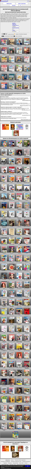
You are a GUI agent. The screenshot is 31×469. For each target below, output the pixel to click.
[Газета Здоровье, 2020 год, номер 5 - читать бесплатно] (19, 232)
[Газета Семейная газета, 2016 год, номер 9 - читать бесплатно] (27, 382)
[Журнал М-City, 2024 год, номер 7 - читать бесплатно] (19, 276)
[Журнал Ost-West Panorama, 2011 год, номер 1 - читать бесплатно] (11, 320)
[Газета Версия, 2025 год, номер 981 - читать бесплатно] (4, 179)
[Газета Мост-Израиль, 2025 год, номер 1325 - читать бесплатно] (27, 284)
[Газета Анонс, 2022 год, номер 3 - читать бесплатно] (11, 152)
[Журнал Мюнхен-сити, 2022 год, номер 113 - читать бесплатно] (4, 293)
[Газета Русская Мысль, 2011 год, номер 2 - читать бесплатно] (19, 364)
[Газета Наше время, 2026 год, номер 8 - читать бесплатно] (11, 59)
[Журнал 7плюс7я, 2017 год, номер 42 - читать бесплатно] (4, 143)
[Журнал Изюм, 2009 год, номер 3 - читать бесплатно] (19, 240)
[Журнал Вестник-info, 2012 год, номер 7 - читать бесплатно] (19, 179)
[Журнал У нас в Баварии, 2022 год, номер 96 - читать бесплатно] (19, 408)
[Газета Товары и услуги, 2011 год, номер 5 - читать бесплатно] (27, 390)
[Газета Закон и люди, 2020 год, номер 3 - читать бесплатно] (4, 232)
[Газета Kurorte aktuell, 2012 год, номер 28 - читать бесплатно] (19, 267)
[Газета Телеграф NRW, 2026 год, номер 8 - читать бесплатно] (19, 86)
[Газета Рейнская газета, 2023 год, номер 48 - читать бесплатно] (11, 355)
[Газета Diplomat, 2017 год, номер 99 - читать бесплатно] (4, 205)
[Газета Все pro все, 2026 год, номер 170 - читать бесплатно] (27, 42)
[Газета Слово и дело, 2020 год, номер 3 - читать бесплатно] (11, 390)
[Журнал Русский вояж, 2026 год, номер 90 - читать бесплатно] (4, 86)
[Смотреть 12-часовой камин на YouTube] (12, 127)
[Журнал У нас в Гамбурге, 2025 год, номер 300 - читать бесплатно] (27, 408)
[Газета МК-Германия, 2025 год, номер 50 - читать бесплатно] (19, 50)
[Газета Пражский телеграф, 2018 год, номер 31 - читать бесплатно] (27, 329)
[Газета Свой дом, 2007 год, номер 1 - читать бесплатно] (19, 382)
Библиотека (9, 3)
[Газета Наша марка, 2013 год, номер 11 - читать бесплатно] (19, 302)
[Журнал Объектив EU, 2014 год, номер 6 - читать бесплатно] (27, 311)
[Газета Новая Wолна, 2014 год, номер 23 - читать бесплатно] (11, 311)
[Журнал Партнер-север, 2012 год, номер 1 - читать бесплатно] (27, 320)
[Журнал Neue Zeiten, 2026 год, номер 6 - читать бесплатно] (4, 68)
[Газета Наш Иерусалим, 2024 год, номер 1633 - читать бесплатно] (19, 293)
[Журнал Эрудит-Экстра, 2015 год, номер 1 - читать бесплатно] (27, 426)
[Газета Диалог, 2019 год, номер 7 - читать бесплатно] (27, 196)
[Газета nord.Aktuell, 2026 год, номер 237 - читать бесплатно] (27, 59)
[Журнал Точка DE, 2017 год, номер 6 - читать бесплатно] (19, 399)
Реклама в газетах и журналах (20, 460)
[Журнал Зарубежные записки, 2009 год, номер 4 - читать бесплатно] (11, 232)
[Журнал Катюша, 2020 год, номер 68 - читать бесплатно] (11, 249)
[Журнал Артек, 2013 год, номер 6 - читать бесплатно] (4, 161)
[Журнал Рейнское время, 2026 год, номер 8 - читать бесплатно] (27, 77)
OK (27, 466)
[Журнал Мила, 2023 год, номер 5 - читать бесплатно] (4, 284)
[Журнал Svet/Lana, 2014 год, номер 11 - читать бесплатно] (19, 390)
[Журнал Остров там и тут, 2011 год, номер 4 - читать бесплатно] (4, 320)
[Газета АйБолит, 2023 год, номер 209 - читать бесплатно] (19, 143)
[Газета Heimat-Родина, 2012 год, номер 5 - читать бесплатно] (27, 355)
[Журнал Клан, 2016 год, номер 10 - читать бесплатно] (27, 249)
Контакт (14, 5)
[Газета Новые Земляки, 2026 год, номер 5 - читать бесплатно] (19, 59)
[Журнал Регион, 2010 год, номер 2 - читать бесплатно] (19, 346)
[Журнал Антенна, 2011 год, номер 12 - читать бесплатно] (19, 152)
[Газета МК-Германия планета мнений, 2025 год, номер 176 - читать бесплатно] (11, 50)
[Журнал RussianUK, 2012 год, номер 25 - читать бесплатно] (4, 382)
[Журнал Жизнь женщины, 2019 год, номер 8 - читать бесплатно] (27, 223)
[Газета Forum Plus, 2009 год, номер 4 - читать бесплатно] (11, 417)
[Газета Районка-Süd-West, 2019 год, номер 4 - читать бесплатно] (27, 337)
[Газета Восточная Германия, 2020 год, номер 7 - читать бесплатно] (11, 187)
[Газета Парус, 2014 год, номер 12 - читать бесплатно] (4, 329)
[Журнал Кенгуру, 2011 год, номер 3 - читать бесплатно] (19, 249)
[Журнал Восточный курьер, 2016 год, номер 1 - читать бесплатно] (19, 187)
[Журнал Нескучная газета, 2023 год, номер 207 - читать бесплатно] (4, 311)
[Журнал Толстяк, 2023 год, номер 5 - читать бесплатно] (4, 399)
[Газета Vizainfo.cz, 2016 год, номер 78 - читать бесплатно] (27, 187)
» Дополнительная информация (6, 468)
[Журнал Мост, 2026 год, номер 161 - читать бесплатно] (27, 50)
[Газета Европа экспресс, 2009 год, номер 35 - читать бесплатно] (27, 214)
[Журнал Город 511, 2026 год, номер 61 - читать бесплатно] (4, 50)
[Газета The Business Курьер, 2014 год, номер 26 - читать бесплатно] (11, 408)
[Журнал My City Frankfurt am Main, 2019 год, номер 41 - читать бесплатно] (11, 293)
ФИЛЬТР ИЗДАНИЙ (14, 24)
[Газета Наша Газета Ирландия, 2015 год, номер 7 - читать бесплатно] (11, 302)
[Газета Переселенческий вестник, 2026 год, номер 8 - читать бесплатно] (19, 77)
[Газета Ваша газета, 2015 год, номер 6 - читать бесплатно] (27, 170)
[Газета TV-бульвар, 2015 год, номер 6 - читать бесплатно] (27, 399)
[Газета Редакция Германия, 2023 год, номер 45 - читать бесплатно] (4, 355)
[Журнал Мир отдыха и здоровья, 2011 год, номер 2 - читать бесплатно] (11, 284)
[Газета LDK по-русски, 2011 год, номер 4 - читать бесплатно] (27, 267)
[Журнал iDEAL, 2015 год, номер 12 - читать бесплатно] (27, 240)
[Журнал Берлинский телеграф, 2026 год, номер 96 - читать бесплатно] (19, 42)
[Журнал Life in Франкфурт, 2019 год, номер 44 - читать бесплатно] (11, 276)
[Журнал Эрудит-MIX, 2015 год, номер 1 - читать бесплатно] (15, 434)
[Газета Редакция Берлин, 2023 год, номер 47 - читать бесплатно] (27, 346)
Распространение (15, 27)
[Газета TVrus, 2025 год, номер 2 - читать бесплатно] (4, 408)
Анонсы (12, 460)
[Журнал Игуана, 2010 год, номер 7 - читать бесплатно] (27, 232)
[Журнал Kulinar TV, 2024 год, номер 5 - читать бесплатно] (11, 267)
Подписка (5, 463)
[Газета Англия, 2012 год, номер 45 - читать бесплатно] (4, 152)
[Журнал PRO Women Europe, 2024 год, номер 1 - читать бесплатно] (11, 337)
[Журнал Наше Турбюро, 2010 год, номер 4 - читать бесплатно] (27, 302)
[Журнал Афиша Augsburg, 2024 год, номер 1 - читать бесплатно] (19, 161)
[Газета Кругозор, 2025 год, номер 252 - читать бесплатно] (27, 258)
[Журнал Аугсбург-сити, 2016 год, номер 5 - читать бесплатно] (11, 161)
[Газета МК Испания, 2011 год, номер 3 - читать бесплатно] (19, 284)
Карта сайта (21, 463)
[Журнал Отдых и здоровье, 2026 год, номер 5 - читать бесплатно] (19, 68)
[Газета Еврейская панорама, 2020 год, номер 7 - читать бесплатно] (19, 214)
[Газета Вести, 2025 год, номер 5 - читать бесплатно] (11, 179)
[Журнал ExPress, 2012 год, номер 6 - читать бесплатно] (11, 223)
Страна (13, 30)
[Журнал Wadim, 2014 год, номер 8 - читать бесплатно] (4, 196)
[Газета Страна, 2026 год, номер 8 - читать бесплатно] (11, 86)
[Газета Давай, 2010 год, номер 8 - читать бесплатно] (19, 196)
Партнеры (10, 463)
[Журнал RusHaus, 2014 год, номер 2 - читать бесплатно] (27, 373)
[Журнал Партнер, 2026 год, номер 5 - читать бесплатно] (4, 77)
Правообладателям (4, 464)
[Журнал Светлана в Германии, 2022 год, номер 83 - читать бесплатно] (11, 382)
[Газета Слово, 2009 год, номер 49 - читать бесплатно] (4, 390)
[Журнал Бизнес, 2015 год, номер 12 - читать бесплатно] (27, 161)
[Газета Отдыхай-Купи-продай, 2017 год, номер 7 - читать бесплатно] (19, 320)
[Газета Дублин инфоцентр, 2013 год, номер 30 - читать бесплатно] (4, 214)
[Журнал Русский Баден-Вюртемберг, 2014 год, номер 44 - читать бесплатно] (11, 373)
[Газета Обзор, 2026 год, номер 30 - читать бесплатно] (11, 68)
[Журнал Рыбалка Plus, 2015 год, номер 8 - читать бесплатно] (19, 373)
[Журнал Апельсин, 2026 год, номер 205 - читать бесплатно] (4, 42)
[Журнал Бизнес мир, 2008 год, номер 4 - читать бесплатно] (4, 170)
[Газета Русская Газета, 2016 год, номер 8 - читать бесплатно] (11, 364)
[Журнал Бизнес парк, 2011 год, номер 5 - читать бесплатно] (11, 170)
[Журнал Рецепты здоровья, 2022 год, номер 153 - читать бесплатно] (19, 355)
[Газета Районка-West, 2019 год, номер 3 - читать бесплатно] (11, 346)
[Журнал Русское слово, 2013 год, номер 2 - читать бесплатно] (4, 373)
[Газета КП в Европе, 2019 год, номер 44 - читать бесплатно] (4, 258)
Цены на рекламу (22, 3)
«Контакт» (15, 444)
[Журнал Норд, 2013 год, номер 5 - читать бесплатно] (19, 311)
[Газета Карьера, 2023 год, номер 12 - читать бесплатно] (4, 249)
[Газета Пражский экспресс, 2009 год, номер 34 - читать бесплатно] (4, 337)
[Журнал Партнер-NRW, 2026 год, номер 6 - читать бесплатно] (11, 77)
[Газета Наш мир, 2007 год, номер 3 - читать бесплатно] (27, 293)
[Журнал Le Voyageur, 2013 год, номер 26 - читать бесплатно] (4, 276)
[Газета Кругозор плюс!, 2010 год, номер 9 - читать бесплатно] (4, 267)
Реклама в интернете (26, 461)
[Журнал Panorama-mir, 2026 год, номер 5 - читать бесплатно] (27, 68)
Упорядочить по (15, 25)
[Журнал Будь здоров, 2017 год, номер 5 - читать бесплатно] (19, 170)
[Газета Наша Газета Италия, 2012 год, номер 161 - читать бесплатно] (4, 302)
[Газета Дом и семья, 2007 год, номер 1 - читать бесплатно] (11, 205)
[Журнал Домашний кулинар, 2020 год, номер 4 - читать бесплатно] (19, 205)
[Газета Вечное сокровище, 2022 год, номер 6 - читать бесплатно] (4, 187)
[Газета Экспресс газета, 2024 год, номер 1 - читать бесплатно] (11, 426)
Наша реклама (15, 463)
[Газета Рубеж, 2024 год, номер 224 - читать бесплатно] (4, 364)
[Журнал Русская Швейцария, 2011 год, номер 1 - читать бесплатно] (27, 364)
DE (29, 1)
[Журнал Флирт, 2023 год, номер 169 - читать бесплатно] (4, 417)
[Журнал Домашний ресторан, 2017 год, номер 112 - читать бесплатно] (27, 205)
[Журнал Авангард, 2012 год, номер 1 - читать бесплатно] (11, 143)
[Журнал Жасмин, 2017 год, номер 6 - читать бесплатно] (19, 223)
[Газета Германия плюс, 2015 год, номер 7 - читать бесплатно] (11, 196)
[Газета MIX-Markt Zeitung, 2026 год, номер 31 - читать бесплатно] (4, 59)
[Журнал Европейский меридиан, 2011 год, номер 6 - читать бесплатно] (4, 223)
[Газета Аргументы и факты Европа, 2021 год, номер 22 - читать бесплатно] (27, 152)
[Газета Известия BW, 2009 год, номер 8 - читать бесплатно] (11, 240)
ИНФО (2, 44)
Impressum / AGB (13, 464)
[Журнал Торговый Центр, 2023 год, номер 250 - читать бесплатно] (11, 399)
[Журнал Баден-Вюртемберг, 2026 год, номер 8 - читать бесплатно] (11, 42)
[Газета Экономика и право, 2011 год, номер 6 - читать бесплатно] (4, 426)
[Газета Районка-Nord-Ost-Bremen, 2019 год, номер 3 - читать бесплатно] (4, 346)
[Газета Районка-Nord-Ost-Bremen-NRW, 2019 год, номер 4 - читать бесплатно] (19, 337)
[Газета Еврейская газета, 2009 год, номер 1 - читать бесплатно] (11, 214)
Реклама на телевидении (5, 461)
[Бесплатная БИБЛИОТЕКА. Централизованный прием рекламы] (4, 1)
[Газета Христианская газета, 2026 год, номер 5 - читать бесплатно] (27, 86)
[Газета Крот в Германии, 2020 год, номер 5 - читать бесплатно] (19, 258)
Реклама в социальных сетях (16, 461)
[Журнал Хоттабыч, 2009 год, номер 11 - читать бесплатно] (19, 417)
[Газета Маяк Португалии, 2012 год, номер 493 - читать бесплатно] (27, 276)
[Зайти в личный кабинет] (28, 1)
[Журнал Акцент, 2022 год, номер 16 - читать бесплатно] (27, 143)
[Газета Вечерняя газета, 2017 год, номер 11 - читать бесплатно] (27, 179)
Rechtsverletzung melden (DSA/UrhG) (23, 464)
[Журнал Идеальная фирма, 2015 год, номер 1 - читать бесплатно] (4, 240)
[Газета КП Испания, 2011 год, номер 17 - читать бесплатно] (11, 258)
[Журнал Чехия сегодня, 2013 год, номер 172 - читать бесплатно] (27, 417)
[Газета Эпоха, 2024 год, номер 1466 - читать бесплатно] (19, 426)
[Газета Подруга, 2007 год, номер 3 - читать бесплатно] (19, 329)
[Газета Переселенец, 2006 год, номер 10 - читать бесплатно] (11, 329)
